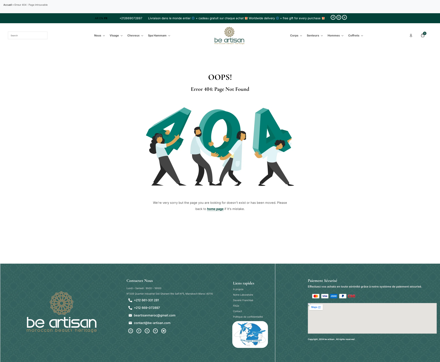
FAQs (236, 305)
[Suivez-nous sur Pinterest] (155, 330)
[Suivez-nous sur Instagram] (338, 17)
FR (105, 18)
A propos (238, 289)
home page (215, 209)
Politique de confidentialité (248, 316)
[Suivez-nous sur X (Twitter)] (344, 17)
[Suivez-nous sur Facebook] (333, 17)
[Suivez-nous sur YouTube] (163, 330)
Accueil (7, 4)
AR (96, 18)
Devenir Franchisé (243, 300)
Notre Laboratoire (243, 294)
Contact (237, 311)
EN (101, 18)
